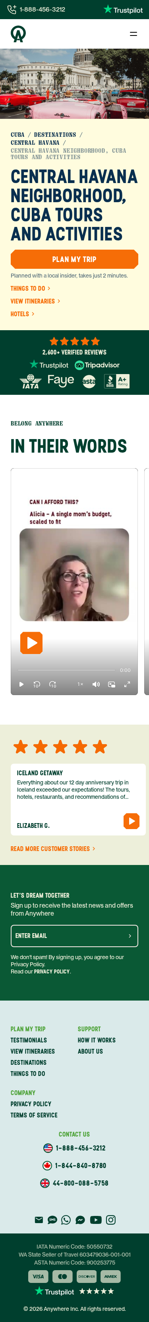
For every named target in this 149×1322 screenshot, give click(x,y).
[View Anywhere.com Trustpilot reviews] (123, 9)
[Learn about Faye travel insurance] (61, 381)
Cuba (18, 135)
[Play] (31, 643)
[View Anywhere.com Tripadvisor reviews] (97, 365)
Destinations (55, 135)
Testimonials (29, 1040)
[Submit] (130, 936)
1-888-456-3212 (42, 9)
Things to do (28, 289)
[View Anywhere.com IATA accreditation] (30, 381)
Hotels (20, 314)
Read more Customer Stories (50, 849)
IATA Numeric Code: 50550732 (74, 1246)
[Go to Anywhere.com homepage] (18, 34)
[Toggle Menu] (133, 34)
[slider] (17, 670)
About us (90, 1051)
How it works (97, 1040)
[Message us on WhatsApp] (66, 1220)
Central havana (35, 143)
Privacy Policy (52, 971)
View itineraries (33, 301)
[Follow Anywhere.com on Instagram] (111, 1220)
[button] (21, 684)
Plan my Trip (74, 259)
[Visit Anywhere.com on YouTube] (96, 1220)
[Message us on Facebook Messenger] (80, 1219)
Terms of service (34, 1115)
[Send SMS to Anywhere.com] (52, 1220)
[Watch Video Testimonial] (131, 821)
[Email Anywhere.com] (39, 1220)
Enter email (31, 936)
